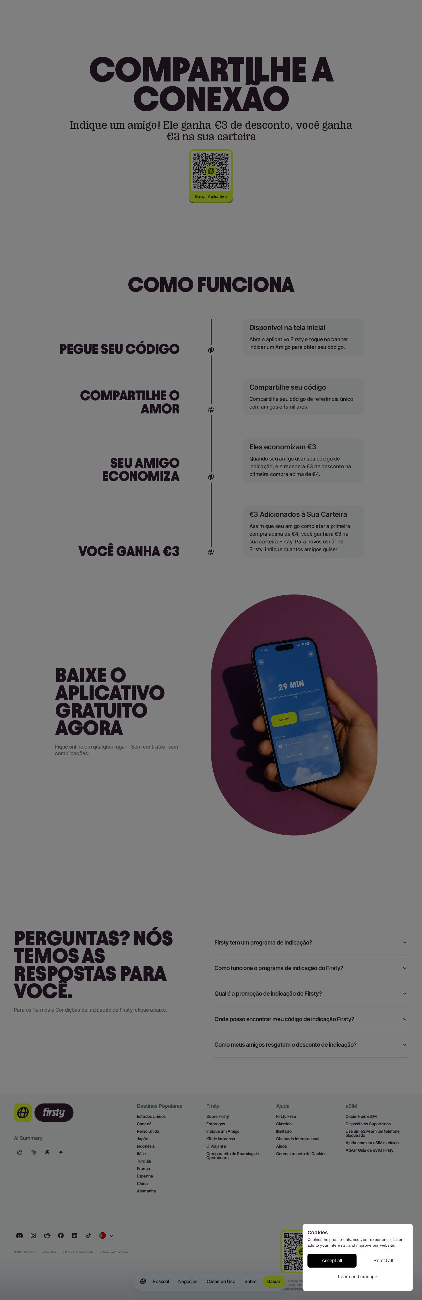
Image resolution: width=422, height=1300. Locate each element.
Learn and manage (357, 1276)
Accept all (332, 1260)
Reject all (383, 1260)
